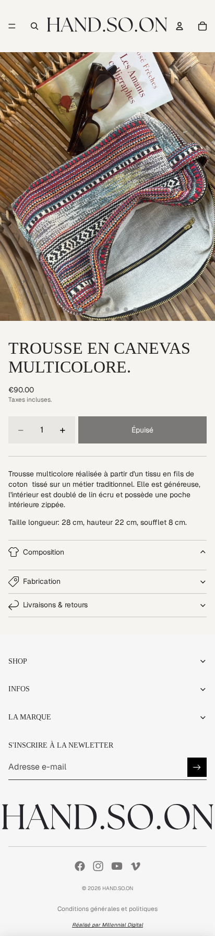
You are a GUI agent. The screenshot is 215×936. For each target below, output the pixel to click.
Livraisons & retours (55, 604)
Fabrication (42, 581)
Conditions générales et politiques (107, 909)
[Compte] (179, 26)
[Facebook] (80, 866)
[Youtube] (117, 866)
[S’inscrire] (197, 767)
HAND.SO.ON (117, 888)
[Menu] (12, 26)
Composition (43, 552)
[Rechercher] (34, 26)
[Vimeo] (135, 866)
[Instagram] (98, 866)
